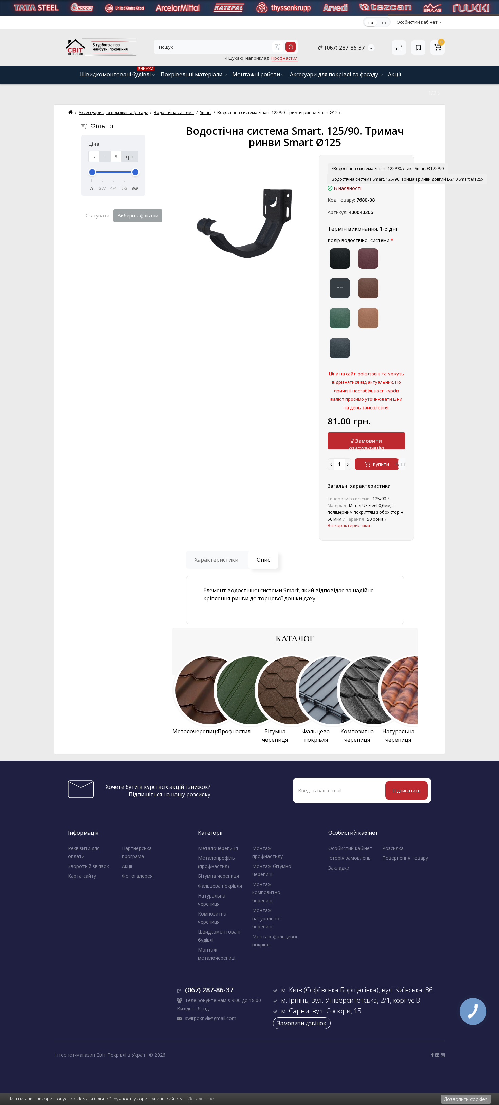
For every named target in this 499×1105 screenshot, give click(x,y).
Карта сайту (82, 876)
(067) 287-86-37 (344, 47)
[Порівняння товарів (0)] (399, 47)
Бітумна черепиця (218, 876)
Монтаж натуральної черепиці (266, 918)
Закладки (338, 868)
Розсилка (393, 848)
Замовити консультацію (366, 443)
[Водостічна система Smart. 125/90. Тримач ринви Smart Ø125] (244, 223)
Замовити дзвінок (301, 1023)
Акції (394, 74)
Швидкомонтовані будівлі (116, 72)
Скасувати (97, 215)
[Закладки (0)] (418, 47)
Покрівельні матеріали (192, 74)
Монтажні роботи (256, 74)
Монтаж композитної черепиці (267, 892)
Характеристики (216, 559)
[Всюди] (277, 46)
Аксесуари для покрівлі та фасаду (335, 74)
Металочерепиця (218, 848)
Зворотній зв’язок (88, 866)
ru (384, 23)
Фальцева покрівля (220, 886)
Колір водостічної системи (358, 240)
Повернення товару (405, 858)
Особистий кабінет (350, 848)
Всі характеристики (349, 525)
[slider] (92, 172)
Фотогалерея (137, 876)
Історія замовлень (349, 858)
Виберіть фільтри (137, 215)
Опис (263, 559)
